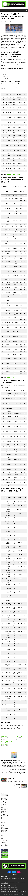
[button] (26, 10)
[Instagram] (19, 872)
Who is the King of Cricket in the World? (7, 735)
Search (2, 793)
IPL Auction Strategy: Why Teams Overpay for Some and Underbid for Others (4, 803)
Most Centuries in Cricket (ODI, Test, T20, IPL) (19, 735)
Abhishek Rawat (14, 21)
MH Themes (22, 894)
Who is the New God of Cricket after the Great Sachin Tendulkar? (6, 743)
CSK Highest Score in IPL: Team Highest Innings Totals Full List (4, 844)
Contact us (14, 874)
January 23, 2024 (6, 21)
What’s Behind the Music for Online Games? (10, 889)
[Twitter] (14, 872)
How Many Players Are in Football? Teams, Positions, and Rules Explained (4, 814)
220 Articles (17, 760)
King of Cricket (10, 377)
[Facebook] (9, 872)
